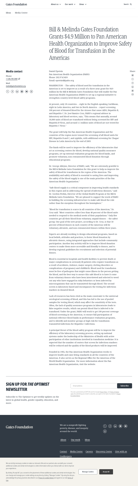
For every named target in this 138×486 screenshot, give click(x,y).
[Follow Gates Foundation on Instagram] (22, 91)
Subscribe (125, 385)
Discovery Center (104, 451)
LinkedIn (132, 87)
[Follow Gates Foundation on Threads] (31, 91)
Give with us (121, 451)
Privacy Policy (103, 392)
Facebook (132, 83)
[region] (69, 472)
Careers (89, 451)
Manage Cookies (88, 472)
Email (132, 75)
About (63, 439)
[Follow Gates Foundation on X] (7, 91)
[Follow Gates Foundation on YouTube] (26, 91)
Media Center (21, 12)
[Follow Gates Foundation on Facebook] (12, 91)
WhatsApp (132, 90)
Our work (75, 439)
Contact (63, 451)
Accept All (106, 472)
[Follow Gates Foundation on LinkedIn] (17, 91)
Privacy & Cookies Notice (46, 478)
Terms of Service (114, 392)
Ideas (8, 12)
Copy (132, 94)
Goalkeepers (66, 456)
